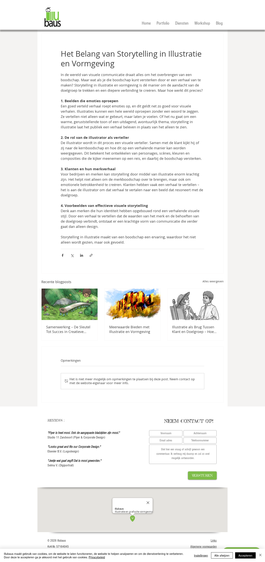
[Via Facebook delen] (62, 255)
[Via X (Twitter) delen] (72, 255)
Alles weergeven (213, 281)
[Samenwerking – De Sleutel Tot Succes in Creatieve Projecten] (70, 304)
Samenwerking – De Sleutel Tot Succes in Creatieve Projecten (68, 329)
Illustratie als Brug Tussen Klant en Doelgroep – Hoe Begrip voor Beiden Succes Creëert (194, 329)
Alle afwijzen (221, 555)
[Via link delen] (91, 255)
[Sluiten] (260, 555)
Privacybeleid (97, 557)
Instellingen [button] (201, 555)
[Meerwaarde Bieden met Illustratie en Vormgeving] (133, 304)
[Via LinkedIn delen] (81, 255)
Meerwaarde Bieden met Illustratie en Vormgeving (129, 329)
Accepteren (245, 555)
